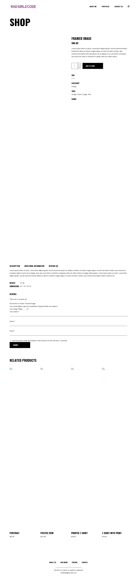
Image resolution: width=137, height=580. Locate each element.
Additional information (34, 266)
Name (12, 321)
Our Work (64, 562)
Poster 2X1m (46, 533)
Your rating (14, 309)
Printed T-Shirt (79, 533)
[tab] (17, 265)
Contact (85, 562)
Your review (14, 312)
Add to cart (90, 66)
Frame (79, 94)
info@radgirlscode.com (69, 573)
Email (12, 331)
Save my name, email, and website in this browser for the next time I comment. (39, 341)
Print (89, 94)
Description (15, 266)
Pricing (74, 562)
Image (85, 94)
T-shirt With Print (112, 533)
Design (73, 86)
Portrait (14, 533)
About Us (52, 562)
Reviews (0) (53, 266)
